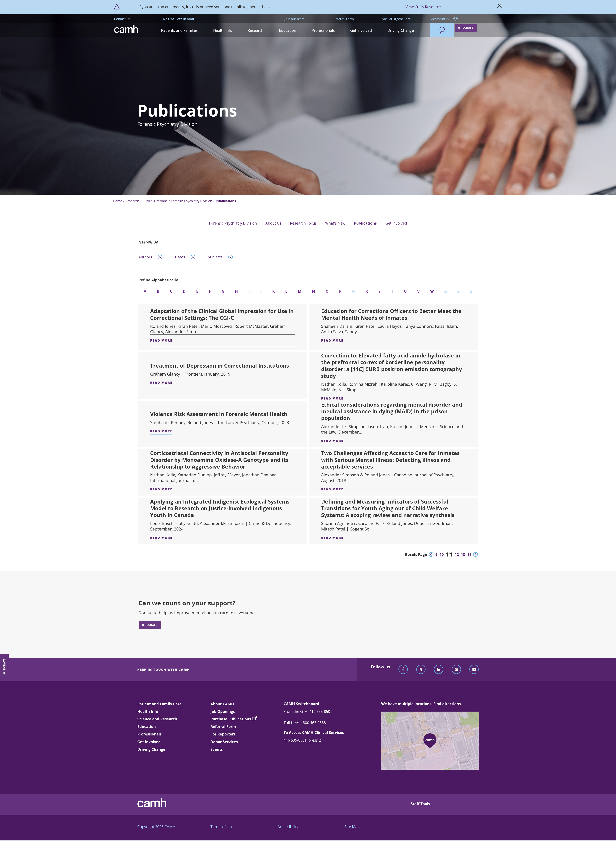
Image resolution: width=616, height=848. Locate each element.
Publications (365, 223)
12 (457, 554)
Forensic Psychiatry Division (191, 201)
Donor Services (224, 741)
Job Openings (222, 711)
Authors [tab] (145, 257)
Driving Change (151, 749)
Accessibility (440, 19)
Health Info (147, 711)
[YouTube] (474, 669)
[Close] (499, 7)
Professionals (149, 734)
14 (469, 554)
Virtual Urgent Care (396, 19)
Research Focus (303, 223)
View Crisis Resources (424, 6)
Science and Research (157, 719)
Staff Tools (420, 803)
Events (216, 749)
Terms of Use (221, 826)
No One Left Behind (178, 19)
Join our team (295, 19)
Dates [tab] (180, 257)
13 (463, 554)
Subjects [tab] (215, 257)
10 (442, 554)
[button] (179, 30)
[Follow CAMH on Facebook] (403, 669)
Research (132, 201)
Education (146, 726)
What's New (335, 223)
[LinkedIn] (438, 669)
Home (117, 201)
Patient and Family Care (159, 703)
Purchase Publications (230, 719)
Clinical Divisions (155, 201)
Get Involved (396, 223)
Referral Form (344, 19)
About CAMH (222, 703)
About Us (273, 223)
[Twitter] (421, 669)
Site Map (352, 826)
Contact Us (122, 19)
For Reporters (222, 734)
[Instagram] (456, 669)
